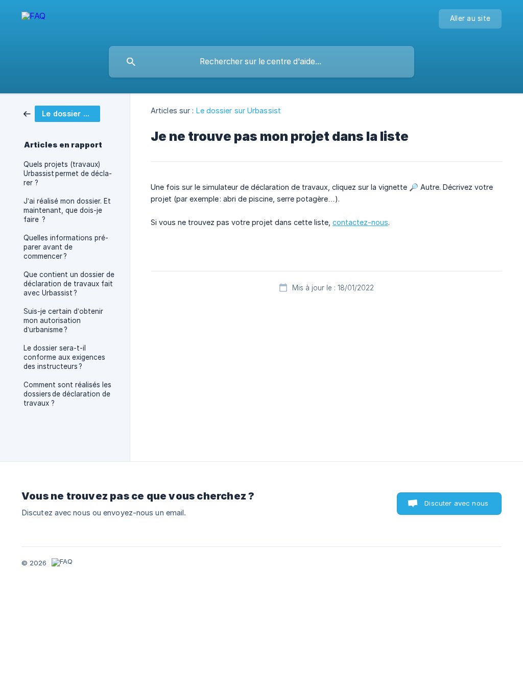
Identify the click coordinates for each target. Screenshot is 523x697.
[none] (33, 20)
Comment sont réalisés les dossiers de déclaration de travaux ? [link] (67, 394)
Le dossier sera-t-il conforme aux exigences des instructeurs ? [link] (64, 357)
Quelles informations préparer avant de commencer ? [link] (65, 247)
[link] (61, 113)
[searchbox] (261, 62)
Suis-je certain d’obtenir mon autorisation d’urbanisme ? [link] (63, 320)
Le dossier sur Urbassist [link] (238, 110)
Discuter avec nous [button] (456, 503)
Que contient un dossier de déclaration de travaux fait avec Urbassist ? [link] (68, 283)
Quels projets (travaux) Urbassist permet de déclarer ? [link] (67, 173)
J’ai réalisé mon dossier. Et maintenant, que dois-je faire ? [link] (67, 210)
